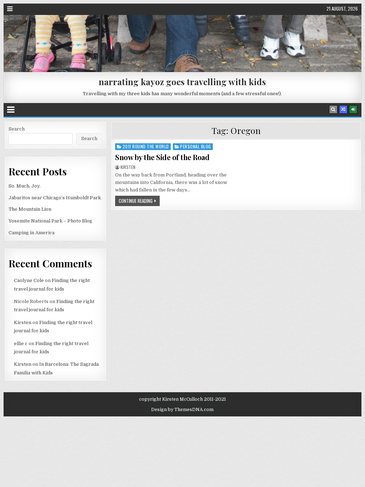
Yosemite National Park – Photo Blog (50, 221)
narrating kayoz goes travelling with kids (182, 81)
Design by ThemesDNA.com (182, 409)
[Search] (333, 109)
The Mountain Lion (30, 209)
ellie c (20, 343)
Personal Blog (195, 146)
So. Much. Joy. (25, 186)
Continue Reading (136, 200)
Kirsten (127, 167)
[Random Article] (343, 109)
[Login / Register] (353, 109)
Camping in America (32, 232)
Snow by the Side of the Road (162, 157)
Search (17, 129)
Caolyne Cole (29, 280)
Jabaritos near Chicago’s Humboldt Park (55, 197)
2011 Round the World (146, 146)
